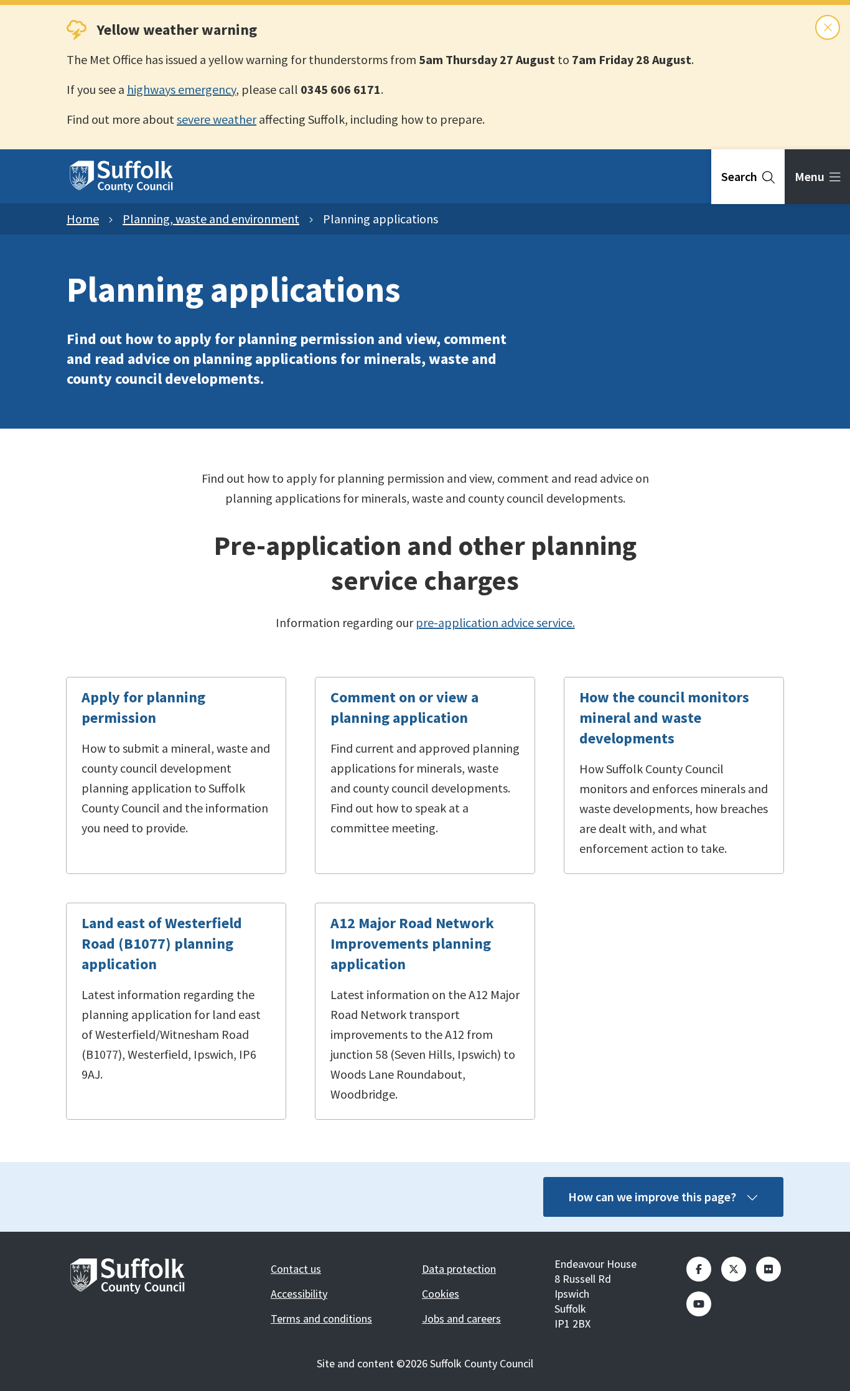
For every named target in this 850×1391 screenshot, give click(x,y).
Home (83, 218)
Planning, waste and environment (211, 218)
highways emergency (181, 89)
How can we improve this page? (652, 1196)
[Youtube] (698, 1303)
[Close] (827, 27)
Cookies (440, 1293)
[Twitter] (733, 1269)
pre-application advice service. (495, 622)
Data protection (459, 1269)
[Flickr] (768, 1269)
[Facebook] (698, 1269)
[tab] (748, 176)
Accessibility (299, 1293)
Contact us (296, 1269)
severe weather (216, 119)
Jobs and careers (461, 1318)
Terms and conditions (321, 1318)
